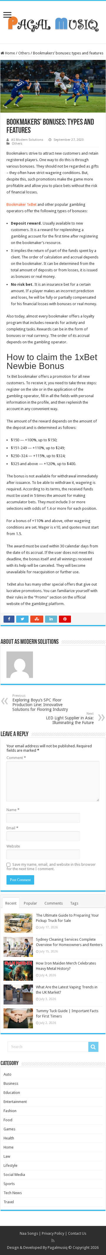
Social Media (14, 1174)
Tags (74, 903)
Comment (16, 758)
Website (13, 846)
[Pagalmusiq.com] (53, 21)
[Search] (93, 1047)
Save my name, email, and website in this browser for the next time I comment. (51, 866)
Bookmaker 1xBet (21, 204)
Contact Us (77, 1233)
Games (9, 1129)
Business (11, 1083)
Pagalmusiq (57, 1247)
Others (24, 53)
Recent (10, 903)
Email (12, 828)
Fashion (10, 1111)
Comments (53, 903)
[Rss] (53, 1240)
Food (8, 1120)
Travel (9, 1202)
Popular (30, 903)
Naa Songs (29, 1233)
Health (9, 1138)
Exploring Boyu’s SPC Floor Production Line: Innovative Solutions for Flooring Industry (40, 703)
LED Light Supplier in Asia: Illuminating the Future (70, 718)
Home (9, 53)
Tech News (13, 1193)
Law (7, 1156)
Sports (9, 1184)
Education (12, 1092)
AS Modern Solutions (27, 140)
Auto (7, 1074)
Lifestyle (10, 1165)
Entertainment (15, 1101)
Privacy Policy (53, 1233)
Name (12, 810)
